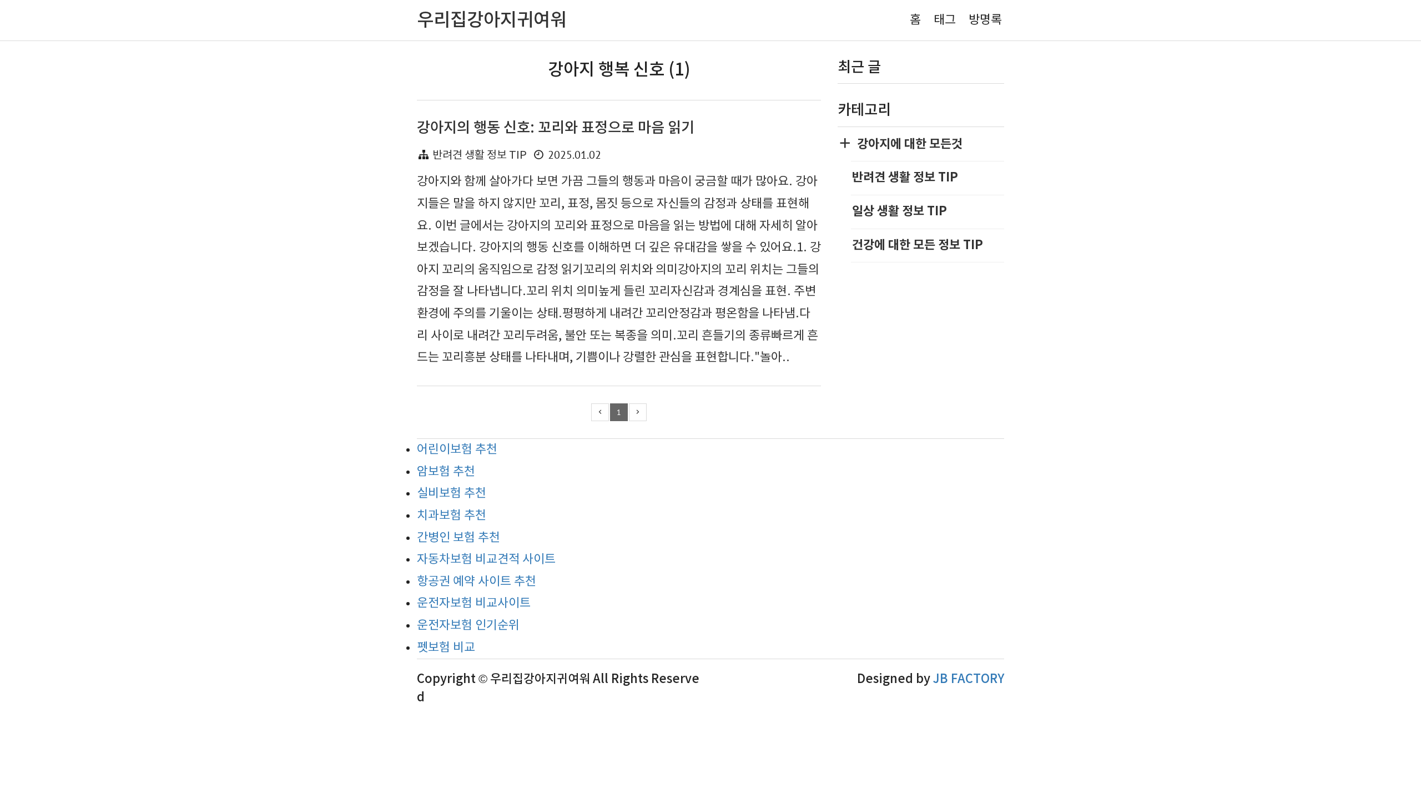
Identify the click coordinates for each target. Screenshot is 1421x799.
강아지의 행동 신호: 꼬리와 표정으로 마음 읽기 (555, 127)
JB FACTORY (968, 679)
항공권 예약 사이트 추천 (476, 582)
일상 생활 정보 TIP (899, 211)
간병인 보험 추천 (458, 538)
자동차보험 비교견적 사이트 (486, 560)
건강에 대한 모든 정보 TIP (917, 245)
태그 (945, 20)
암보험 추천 (446, 472)
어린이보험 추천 (457, 450)
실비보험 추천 (451, 493)
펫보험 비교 (446, 648)
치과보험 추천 (451, 516)
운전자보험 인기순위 (468, 626)
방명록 (985, 20)
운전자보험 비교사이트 (474, 603)
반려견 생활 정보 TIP (479, 155)
